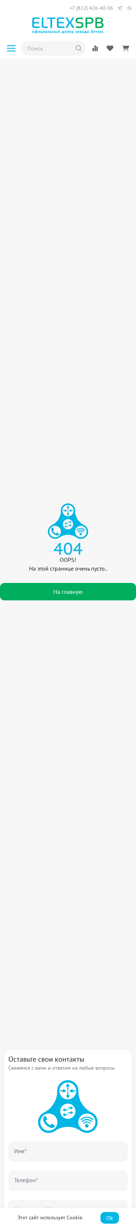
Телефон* (26, 1180)
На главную (68, 591)
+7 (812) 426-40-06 (91, 8)
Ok (109, 1217)
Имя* (20, 1151)
